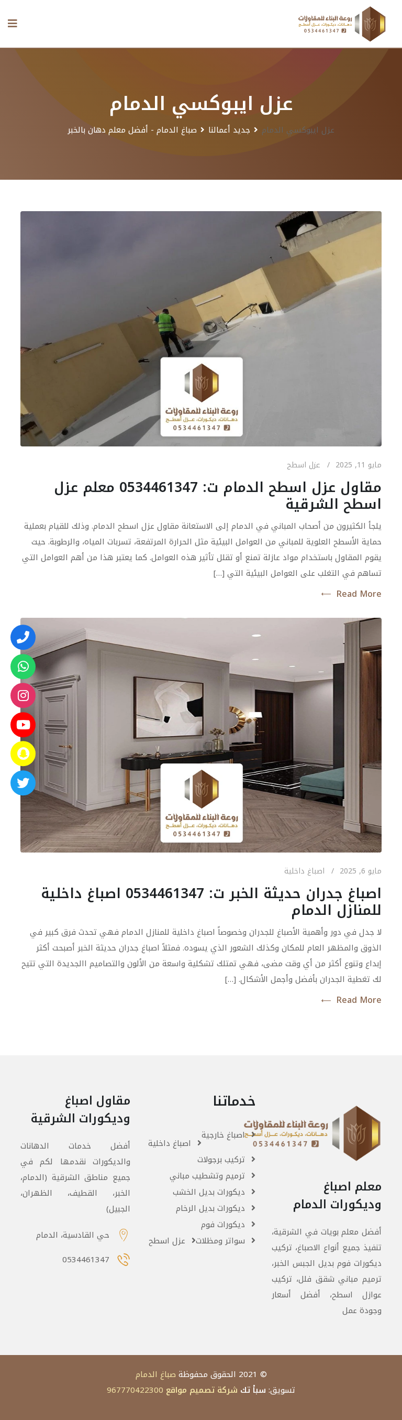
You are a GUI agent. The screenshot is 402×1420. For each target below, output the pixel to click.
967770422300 (135, 1390)
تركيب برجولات (221, 1159)
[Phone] (23, 637)
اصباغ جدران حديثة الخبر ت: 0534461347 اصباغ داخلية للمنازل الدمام (211, 902)
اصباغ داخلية (304, 871)
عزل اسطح (303, 465)
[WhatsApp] (23, 666)
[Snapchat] (23, 753)
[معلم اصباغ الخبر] (23, 695)
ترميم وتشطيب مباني (207, 1175)
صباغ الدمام (156, 1374)
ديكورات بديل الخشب (209, 1192)
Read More (359, 594)
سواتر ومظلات (220, 1240)
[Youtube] (23, 724)
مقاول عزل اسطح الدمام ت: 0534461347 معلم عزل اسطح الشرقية (218, 496)
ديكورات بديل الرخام (210, 1208)
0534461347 (85, 1259)
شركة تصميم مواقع (202, 1390)
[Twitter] (23, 782)
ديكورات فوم (223, 1224)
